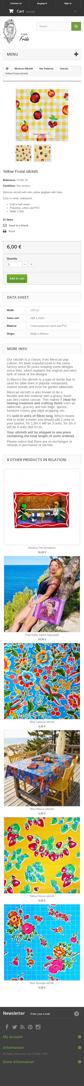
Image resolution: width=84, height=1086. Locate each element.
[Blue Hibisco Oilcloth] (42, 768)
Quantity (12, 258)
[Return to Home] (7, 68)
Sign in (67, 3)
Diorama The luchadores (42, 547)
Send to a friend (18, 225)
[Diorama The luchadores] (42, 507)
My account (13, 1036)
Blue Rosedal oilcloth (42, 983)
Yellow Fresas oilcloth (42, 896)
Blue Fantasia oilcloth (42, 721)
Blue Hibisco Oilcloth (42, 809)
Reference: (9, 180)
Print (12, 231)
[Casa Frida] (16, 31)
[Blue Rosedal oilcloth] (42, 942)
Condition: (9, 185)
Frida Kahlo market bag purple (42, 634)
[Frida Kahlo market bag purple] (42, 594)
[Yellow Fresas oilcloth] (42, 855)
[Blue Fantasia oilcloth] (42, 681)
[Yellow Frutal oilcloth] (23, 153)
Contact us (16, 3)
